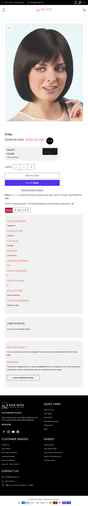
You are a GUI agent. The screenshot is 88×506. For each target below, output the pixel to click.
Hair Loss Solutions (8, 460)
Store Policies (6, 449)
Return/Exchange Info (51, 421)
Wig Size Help (49, 445)
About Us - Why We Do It (10, 464)
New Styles (48, 414)
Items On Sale (49, 410)
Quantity (8, 167)
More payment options (32, 190)
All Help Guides (49, 460)
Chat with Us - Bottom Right (14, 3)
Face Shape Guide (50, 449)
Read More (6, 424)
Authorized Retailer (8, 456)
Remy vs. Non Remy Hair (52, 456)
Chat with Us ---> (11, 481)
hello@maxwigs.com (37, 3)
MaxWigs (39, 499)
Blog (45, 429)
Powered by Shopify (51, 499)
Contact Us (5, 445)
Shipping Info (48, 425)
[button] (84, 2)
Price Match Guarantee (9, 453)
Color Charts (48, 417)
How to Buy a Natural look (53, 453)
